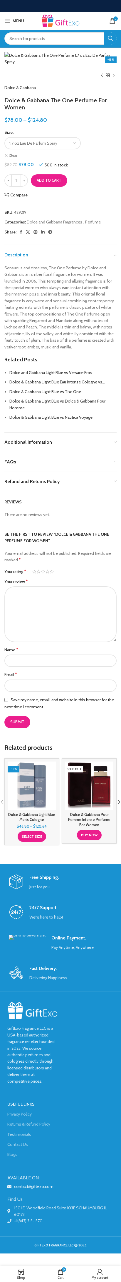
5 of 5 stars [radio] (52, 572)
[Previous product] (102, 76)
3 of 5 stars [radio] (43, 572)
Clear (13, 155)
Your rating (15, 571)
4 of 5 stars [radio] (47, 572)
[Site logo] (60, 20)
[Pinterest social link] (35, 232)
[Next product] (114, 76)
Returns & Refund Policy (28, 1124)
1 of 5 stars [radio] (34, 572)
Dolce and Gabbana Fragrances (54, 222)
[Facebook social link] (21, 232)
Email (10, 674)
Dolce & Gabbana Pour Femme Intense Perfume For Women (89, 819)
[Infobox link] (60, 882)
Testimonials (19, 1134)
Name (11, 649)
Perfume (93, 222)
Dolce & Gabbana (20, 87)
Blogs (12, 1154)
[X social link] (28, 232)
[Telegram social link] (50, 232)
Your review (16, 581)
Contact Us (17, 1144)
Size (8, 132)
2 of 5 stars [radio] (38, 572)
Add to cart (49, 180)
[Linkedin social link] (42, 232)
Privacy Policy (19, 1114)
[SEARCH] (110, 38)
